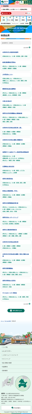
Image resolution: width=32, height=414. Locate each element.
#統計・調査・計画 (7, 121)
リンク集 (5, 347)
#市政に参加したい (7, 78)
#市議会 (14, 68)
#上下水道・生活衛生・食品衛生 (10, 223)
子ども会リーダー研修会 (9, 293)
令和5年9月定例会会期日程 (10, 242)
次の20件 (26, 47)
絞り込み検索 (8, 321)
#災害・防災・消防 (21, 182)
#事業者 (9, 68)
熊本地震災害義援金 (6, 23)
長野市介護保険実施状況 (9, 229)
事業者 (23, 20)
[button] (26, 2)
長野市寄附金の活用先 (9, 280)
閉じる (28, 13)
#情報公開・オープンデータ (9, 158)
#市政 (25, 56)
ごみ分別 (22, 23)
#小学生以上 (5, 82)
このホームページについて (10, 355)
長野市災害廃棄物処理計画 (10, 203)
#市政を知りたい (6, 56)
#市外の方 (5, 286)
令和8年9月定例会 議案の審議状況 (12, 140)
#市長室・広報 (19, 56)
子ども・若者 (10, 20)
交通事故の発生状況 (8, 166)
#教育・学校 (24, 80)
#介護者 (4, 68)
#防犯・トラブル (20, 170)
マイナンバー (15, 23)
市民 (4, 20)
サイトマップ (6, 359)
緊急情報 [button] (17, 2)
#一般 (13, 56)
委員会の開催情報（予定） (10, 191)
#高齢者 (24, 66)
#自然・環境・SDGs (7, 211)
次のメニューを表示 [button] (30, 23)
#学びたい (5, 66)
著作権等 (5, 370)
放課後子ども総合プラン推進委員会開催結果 (15, 152)
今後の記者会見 (7, 101)
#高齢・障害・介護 (16, 236)
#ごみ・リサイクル (16, 209)
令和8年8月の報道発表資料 (10, 52)
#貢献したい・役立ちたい (9, 80)
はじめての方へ (6, 351)
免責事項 (5, 366)
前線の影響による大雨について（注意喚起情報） (15, 9)
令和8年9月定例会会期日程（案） (12, 127)
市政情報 (29, 20)
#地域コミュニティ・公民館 (9, 172)
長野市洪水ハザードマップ (10, 217)
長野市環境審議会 (7, 268)
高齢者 (16, 20)
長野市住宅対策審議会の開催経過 (12, 113)
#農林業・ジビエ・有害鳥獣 (9, 95)
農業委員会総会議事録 (9, 89)
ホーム (2, 321)
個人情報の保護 (6, 363)
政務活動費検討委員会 (9, 62)
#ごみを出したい (13, 207)
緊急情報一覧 (6, 13)
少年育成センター (7, 74)
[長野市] (5, 2)
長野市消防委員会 (7, 178)
